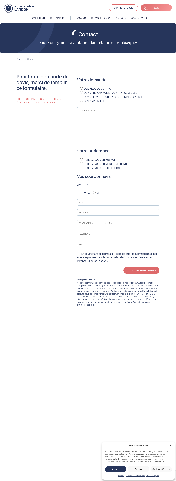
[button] (170, 445)
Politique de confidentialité (135, 476)
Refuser (138, 469)
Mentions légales (152, 476)
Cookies (121, 476)
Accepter (116, 469)
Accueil (20, 59)
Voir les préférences (161, 469)
